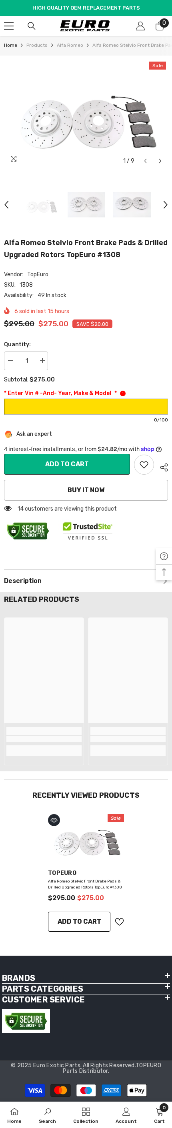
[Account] (140, 26)
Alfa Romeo (70, 45)
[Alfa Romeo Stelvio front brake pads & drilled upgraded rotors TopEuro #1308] (86, 838)
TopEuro (37, 274)
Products (37, 45)
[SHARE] (161, 466)
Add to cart (67, 464)
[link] (144, 465)
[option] (86, 114)
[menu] (9, 26)
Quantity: (17, 344)
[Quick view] (54, 820)
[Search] (31, 26)
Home (10, 45)
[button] (145, 161)
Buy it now (86, 490)
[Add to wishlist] (119, 921)
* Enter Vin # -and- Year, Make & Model (60, 393)
